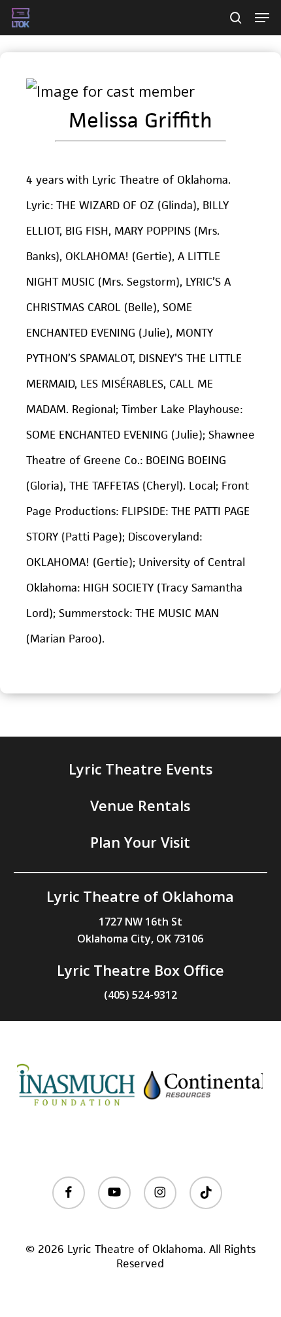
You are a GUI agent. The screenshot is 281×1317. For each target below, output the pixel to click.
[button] (262, 17)
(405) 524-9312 (140, 995)
